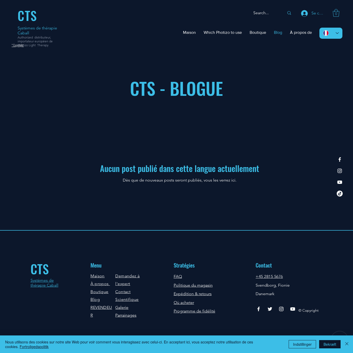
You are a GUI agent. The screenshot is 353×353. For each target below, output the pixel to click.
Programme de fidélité (194, 311)
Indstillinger (302, 344)
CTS (39, 269)
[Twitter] (270, 309)
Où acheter (184, 302)
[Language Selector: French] (330, 33)
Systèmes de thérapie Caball (44, 283)
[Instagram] (340, 171)
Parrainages (125, 315)
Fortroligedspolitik (34, 346)
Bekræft (330, 344)
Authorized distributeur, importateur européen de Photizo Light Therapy (35, 41)
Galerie (121, 307)
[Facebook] (340, 159)
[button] (336, 13)
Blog (95, 299)
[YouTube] (340, 182)
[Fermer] (347, 344)
